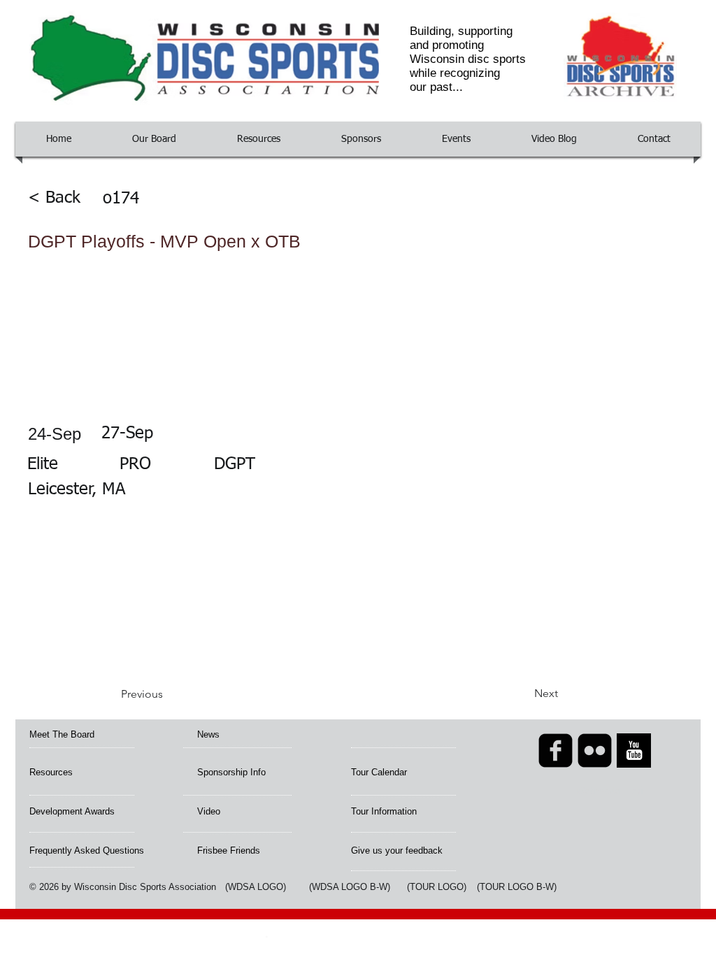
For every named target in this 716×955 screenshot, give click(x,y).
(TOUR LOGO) (436, 887)
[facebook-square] (555, 750)
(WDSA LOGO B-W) (349, 887)
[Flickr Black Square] (595, 750)
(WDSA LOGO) (255, 887)
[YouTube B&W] (634, 750)
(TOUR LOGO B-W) (517, 887)
